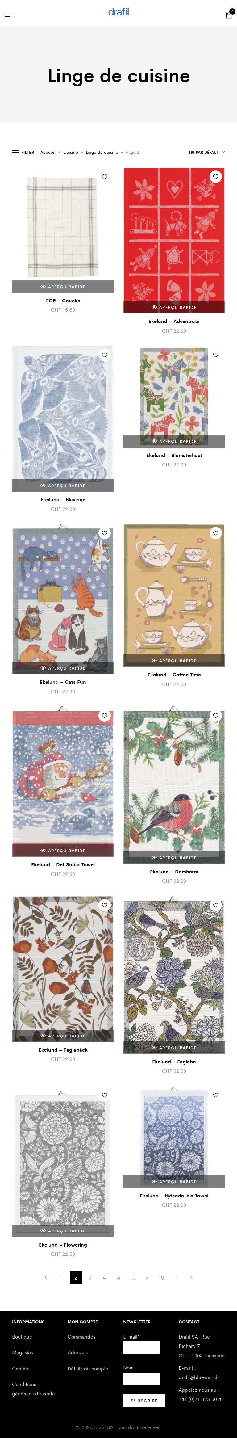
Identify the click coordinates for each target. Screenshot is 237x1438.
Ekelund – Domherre (174, 871)
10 (161, 1277)
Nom (128, 1367)
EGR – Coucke (63, 300)
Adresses (78, 1352)
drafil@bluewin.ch (199, 1377)
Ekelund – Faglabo (174, 1061)
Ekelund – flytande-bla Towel (174, 1195)
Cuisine (70, 152)
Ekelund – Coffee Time (174, 674)
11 (175, 1277)
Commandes (81, 1336)
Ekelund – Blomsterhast (174, 455)
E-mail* (131, 1336)
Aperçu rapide (66, 286)
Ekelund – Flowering (63, 1244)
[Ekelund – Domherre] (174, 785)
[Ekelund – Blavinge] (63, 419)
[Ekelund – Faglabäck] (63, 969)
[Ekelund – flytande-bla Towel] (174, 1137)
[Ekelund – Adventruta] (174, 240)
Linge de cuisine (102, 152)
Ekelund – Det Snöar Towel (63, 864)
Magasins (22, 1352)
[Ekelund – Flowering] (63, 1161)
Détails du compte (88, 1368)
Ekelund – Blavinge (63, 499)
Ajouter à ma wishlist (104, 176)
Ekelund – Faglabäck (63, 1049)
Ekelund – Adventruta (174, 321)
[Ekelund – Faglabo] (174, 975)
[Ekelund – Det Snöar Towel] (63, 781)
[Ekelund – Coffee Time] (174, 595)
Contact (21, 1368)
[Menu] (7, 14)
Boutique (22, 1336)
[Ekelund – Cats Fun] (63, 599)
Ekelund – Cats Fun (63, 681)
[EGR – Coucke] (63, 230)
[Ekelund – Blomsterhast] (174, 397)
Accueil (48, 152)
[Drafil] (118, 11)
